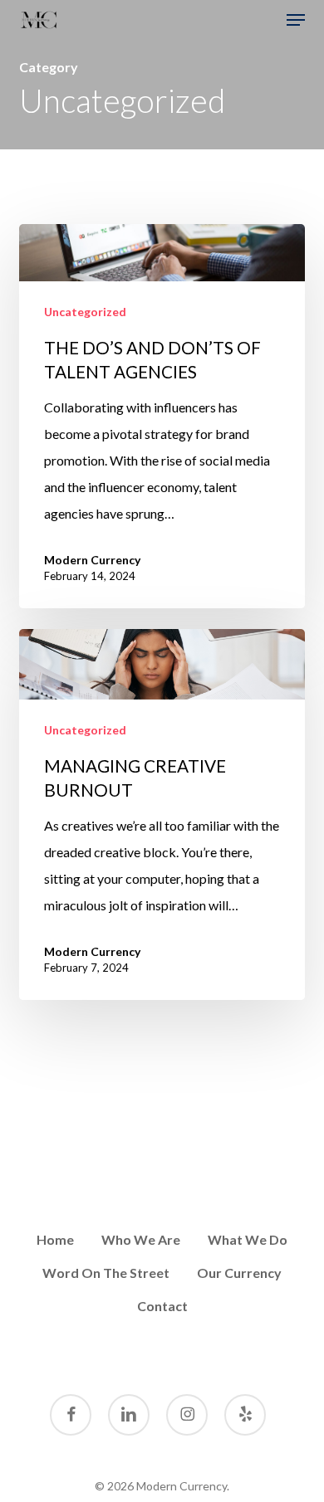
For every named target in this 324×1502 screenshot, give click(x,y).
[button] (296, 20)
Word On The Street (105, 1272)
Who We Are (140, 1239)
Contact (162, 1306)
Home (55, 1239)
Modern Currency (92, 560)
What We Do (247, 1239)
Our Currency (239, 1272)
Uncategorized (85, 312)
